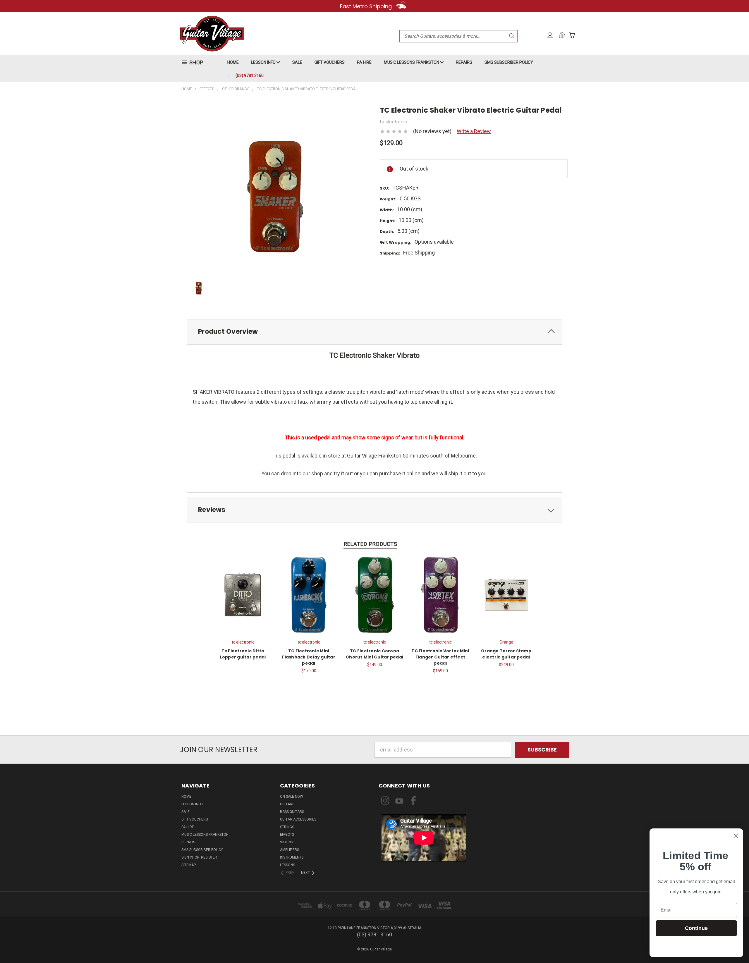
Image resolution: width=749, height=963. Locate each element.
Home (233, 62)
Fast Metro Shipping (366, 6)
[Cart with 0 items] (572, 35)
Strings (287, 827)
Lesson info (263, 62)
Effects (287, 835)
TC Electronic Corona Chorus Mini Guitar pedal (374, 654)
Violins (286, 842)
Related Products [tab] (370, 544)
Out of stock (308, 594)
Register (209, 857)
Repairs (464, 62)
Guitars (287, 804)
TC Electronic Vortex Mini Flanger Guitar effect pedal (440, 657)
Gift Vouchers (330, 62)
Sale (297, 62)
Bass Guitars (292, 812)
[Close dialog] (736, 836)
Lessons (287, 865)
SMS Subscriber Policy (509, 62)
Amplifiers (289, 850)
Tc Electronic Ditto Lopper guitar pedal (243, 654)
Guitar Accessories (298, 819)
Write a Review (474, 131)
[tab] (374, 332)
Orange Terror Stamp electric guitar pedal (506, 654)
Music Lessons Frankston (412, 62)
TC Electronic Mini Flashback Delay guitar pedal (308, 657)
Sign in (187, 857)
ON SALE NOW (291, 797)
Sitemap (188, 865)
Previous (731, 945)
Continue (696, 928)
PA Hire (364, 62)
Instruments (291, 857)
